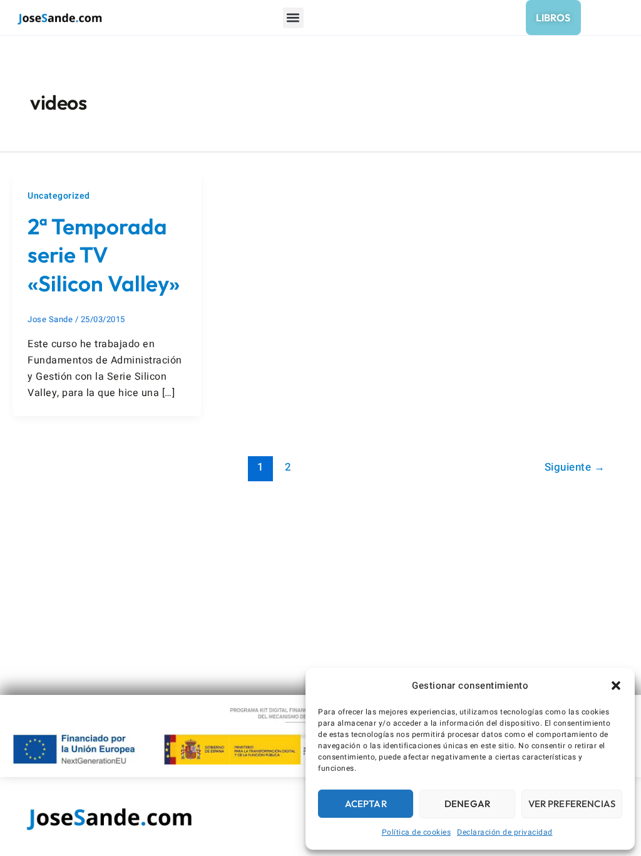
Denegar (467, 804)
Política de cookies (416, 832)
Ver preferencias (571, 804)
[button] (616, 685)
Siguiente (575, 467)
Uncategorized (59, 195)
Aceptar (366, 804)
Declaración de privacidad (505, 832)
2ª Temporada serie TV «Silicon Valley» (104, 254)
